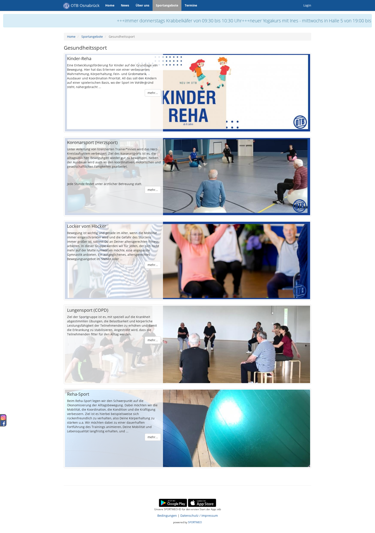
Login (307, 5)
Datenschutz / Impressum (199, 515)
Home (109, 5)
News (125, 5)
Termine (191, 5)
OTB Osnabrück (84, 5)
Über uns (142, 5)
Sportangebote (167, 5)
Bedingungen (167, 515)
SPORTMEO (195, 522)
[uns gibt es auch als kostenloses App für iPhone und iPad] (202, 502)
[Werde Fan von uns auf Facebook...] (3, 422)
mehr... (153, 93)
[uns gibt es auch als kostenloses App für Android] (173, 502)
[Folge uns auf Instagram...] (3, 417)
